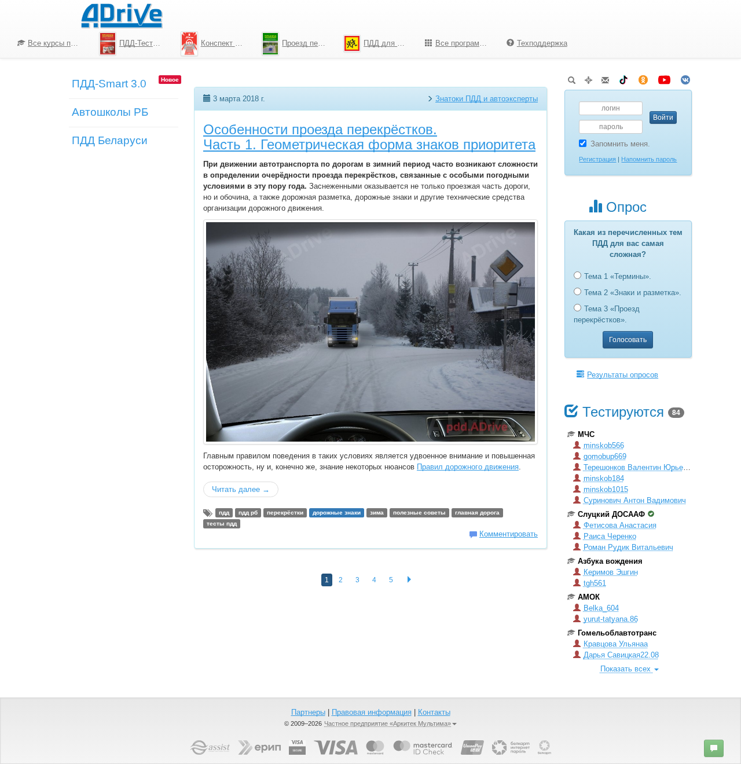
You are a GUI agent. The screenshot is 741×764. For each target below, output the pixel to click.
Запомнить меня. (620, 143)
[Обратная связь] (605, 78)
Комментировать (508, 534)
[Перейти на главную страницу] (121, 14)
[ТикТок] (623, 78)
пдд (224, 512)
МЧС (586, 434)
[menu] (292, 43)
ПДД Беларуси (110, 140)
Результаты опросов (622, 374)
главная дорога (477, 512)
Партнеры (308, 712)
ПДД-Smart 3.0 (109, 84)
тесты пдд (222, 523)
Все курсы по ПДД (59, 43)
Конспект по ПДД (227, 43)
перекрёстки (285, 512)
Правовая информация (372, 712)
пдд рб (248, 512)
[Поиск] (571, 78)
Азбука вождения (610, 561)
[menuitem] (49, 43)
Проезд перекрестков (308, 43)
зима (377, 512)
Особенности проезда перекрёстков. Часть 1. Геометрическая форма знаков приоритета (369, 137)
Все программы (462, 43)
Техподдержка (542, 43)
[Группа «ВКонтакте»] (685, 78)
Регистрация (597, 159)
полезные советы (419, 512)
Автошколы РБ (110, 112)
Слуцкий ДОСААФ (611, 514)
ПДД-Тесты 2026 (145, 43)
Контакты (434, 712)
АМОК (589, 597)
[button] (714, 748)
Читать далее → (241, 489)
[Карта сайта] (588, 78)
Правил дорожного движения (468, 466)
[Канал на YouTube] (664, 78)
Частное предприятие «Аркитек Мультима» (387, 723)
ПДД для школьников (390, 43)
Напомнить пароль (649, 159)
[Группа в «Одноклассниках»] (643, 78)
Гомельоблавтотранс (617, 633)
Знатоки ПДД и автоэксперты (486, 98)
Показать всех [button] (626, 668)
